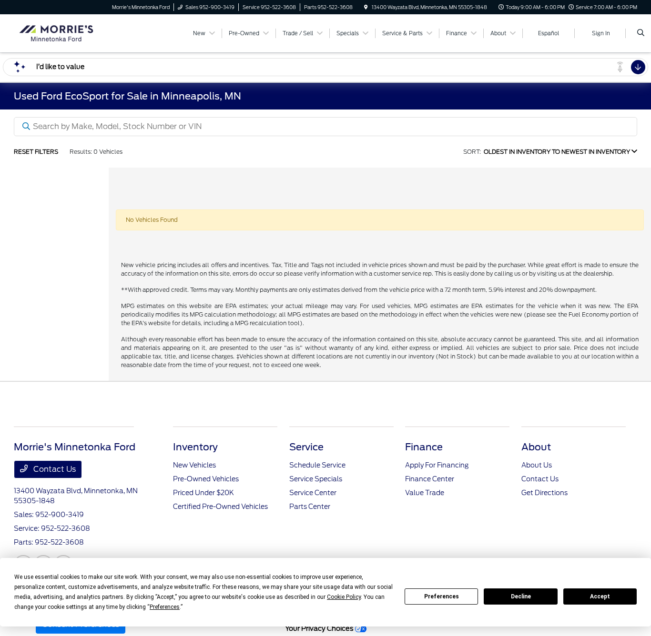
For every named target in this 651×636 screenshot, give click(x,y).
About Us (536, 465)
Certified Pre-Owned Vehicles (220, 506)
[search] (640, 33)
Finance (424, 447)
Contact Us (53, 469)
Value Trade (424, 493)
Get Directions (544, 493)
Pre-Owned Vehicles (206, 479)
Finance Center (429, 479)
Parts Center (309, 506)
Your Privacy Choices (320, 628)
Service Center (312, 493)
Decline (521, 596)
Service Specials (315, 479)
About (536, 447)
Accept (600, 596)
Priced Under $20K (203, 493)
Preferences (441, 596)
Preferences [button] (165, 607)
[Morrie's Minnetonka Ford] (57, 32)
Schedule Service (317, 465)
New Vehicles (194, 465)
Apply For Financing (436, 465)
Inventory (195, 447)
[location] (366, 7)
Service (306, 447)
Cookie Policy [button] (344, 597)
